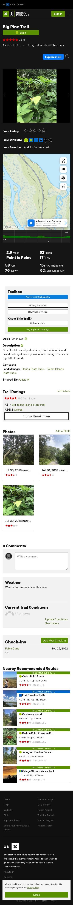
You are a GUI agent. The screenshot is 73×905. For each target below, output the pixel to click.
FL (14, 45)
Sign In (58, 13)
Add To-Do (30, 147)
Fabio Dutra (12, 648)
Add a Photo (63, 431)
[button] (6, 96)
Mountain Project (46, 799)
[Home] (18, 14)
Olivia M (24, 379)
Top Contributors (12, 820)
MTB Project (44, 804)
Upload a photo (37, 323)
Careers (8, 877)
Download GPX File (37, 311)
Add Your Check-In (54, 640)
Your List (44, 147)
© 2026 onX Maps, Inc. (27, 900)
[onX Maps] (11, 849)
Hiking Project (45, 810)
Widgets (8, 810)
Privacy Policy (33, 888)
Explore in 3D (53, 56)
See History (52, 623)
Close (36, 894)
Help (6, 804)
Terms (44, 900)
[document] (36, 890)
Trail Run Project (46, 815)
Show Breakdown (36, 416)
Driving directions (37, 305)
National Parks (45, 825)
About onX (9, 871)
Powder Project (45, 820)
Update (56, 619)
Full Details (63, 391)
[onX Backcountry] (13, 5)
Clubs (6, 815)
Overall (18, 409)
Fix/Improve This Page (37, 329)
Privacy (53, 900)
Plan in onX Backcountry (38, 297)
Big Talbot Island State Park (47, 45)
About (7, 799)
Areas (6, 45)
